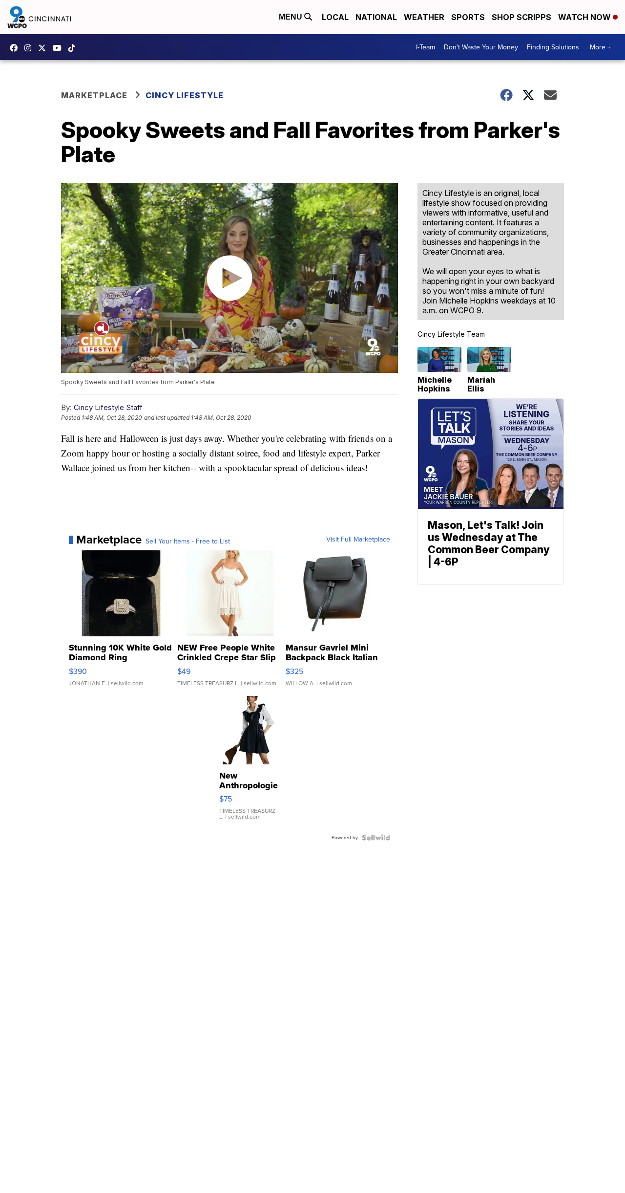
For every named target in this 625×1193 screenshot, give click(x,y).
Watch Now (585, 17)
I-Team (425, 47)
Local (335, 17)
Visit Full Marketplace (358, 539)
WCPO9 (16, 48)
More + (600, 47)
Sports (468, 17)
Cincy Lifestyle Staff (108, 407)
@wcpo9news (74, 48)
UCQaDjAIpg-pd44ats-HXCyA (59, 48)
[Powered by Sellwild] (376, 837)
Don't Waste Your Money (481, 47)
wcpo (44, 48)
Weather (424, 17)
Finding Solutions (553, 47)
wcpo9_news (30, 48)
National (376, 17)
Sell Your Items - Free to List (188, 541)
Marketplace (94, 95)
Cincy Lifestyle (185, 95)
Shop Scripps (521, 17)
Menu (291, 17)
